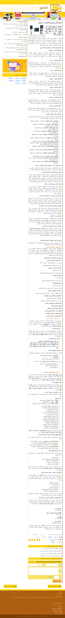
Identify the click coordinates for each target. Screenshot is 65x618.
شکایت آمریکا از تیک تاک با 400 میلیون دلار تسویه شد (15, 40)
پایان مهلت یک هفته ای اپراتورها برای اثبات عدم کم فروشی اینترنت (16, 48)
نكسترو (44, 8)
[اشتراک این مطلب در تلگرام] (39, 540)
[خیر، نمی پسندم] (53, 542)
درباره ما (60, 606)
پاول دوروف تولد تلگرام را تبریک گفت (52, 548)
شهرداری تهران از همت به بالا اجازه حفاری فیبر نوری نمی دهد (15, 52)
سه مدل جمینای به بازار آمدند (19, 32)
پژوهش (23, 78)
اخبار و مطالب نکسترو (54, 586)
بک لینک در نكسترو (57, 609)
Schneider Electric (48, 445)
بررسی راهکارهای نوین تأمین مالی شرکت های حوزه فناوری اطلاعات (15, 44)
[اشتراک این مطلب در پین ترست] (32, 540)
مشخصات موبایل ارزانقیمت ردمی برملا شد (51, 553)
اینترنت (23, 83)
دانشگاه (11, 78)
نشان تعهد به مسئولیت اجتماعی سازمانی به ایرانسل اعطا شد (16, 29)
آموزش (17, 78)
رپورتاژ (55, 537)
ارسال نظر (56, 581)
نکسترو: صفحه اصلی (9, 586)
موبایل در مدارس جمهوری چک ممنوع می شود (15, 34)
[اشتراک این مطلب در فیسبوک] (37, 540)
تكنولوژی (50, 537)
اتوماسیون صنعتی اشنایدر (53, 247)
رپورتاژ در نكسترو (57, 611)
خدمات (34, 2)
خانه (59, 2)
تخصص (17, 81)
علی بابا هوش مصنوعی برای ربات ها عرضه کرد (50, 556)
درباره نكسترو (25, 2)
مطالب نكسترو (58, 613)
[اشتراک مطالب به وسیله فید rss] (30, 540)
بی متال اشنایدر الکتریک (52, 318)
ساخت (43, 537)
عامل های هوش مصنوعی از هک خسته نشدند (50, 551)
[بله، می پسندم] (60, 542)
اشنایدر (57, 64)
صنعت (37, 537)
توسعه (42, 2)
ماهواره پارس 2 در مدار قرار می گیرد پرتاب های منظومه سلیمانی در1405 (15, 24)
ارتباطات (11, 81)
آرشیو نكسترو (51, 2)
